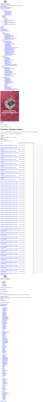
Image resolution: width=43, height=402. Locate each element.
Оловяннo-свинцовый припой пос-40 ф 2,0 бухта (9, 208)
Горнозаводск (5, 322)
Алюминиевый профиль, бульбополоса (12, 47)
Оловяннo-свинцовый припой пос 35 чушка (8, 159)
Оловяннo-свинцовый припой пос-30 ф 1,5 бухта (9, 181)
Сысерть (4, 386)
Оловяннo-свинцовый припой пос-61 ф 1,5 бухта (9, 214)
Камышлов (4, 332)
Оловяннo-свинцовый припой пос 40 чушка (8, 163)
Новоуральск (5, 362)
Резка (6, 18)
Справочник (5, 21)
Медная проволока (8, 61)
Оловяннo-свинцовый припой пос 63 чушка (8, 175)
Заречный (4, 328)
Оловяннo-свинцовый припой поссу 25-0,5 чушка (9, 240)
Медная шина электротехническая (11, 65)
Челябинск (4, 394)
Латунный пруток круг (9, 71)
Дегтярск (4, 326)
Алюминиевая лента (8, 41)
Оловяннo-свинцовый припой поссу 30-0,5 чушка (9, 248)
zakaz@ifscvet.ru (19, 133)
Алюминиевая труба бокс (9, 52)
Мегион (4, 350)
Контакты (4, 25)
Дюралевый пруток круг (9, 50)
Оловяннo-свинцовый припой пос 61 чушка (8, 167)
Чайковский (5, 393)
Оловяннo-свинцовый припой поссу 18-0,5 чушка (9, 232)
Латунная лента (7, 69)
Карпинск (4, 333)
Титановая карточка (8, 87)
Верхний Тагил (5, 317)
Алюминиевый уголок (9, 53)
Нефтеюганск (5, 357)
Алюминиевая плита (8, 45)
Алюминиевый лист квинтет (10, 43)
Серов (4, 380)
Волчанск (4, 321)
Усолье (4, 391)
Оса (3, 367)
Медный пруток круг (8, 62)
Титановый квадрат (8, 81)
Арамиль (4, 309)
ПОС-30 (3, 137)
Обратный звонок (3, 292)
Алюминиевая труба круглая (10, 51)
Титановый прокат (8, 14)
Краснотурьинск (5, 340)
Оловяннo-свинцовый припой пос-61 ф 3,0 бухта (9, 218)
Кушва (4, 345)
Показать (2, 138)
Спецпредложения (3, 29)
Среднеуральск (5, 383)
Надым (4, 355)
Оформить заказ (3, 274)
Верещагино (5, 316)
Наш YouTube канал (4, 296)
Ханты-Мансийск (6, 392)
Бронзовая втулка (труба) (9, 39)
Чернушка (4, 397)
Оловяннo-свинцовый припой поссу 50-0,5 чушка (9, 269)
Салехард (4, 378)
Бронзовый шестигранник (9, 36)
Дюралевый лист (8, 44)
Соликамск (5, 382)
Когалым (4, 337)
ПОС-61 (14, 137)
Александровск (5, 308)
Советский (4, 381)
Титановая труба (8, 80)
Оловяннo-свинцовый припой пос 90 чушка (8, 179)
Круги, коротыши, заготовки (10, 89)
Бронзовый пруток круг (9, 35)
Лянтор (4, 349)
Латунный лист (7, 70)
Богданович (5, 315)
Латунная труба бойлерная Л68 (10, 73)
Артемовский (5, 310)
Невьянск (4, 356)
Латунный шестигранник (9, 75)
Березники (4, 313)
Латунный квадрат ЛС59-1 (9, 68)
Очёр (3, 369)
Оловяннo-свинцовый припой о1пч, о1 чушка (8, 147)
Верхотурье (5, 320)
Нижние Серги (5, 358)
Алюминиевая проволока (9, 48)
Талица (4, 388)
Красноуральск (5, 341)
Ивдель (4, 329)
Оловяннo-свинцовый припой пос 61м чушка (8, 171)
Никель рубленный (8, 86)
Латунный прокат (8, 13)
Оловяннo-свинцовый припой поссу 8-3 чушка (8, 273)
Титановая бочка (8, 83)
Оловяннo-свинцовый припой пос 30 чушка (8, 155)
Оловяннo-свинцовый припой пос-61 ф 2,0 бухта (9, 216)
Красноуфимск (5, 342)
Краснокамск (5, 339)
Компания (4, 15)
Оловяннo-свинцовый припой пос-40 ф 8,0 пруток (9, 204)
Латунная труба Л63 (8, 72)
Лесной (4, 347)
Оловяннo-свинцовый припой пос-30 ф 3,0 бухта (9, 185)
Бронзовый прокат (6, 33)
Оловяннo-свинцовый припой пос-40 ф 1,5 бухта (9, 206)
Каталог (4, 10)
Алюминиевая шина (8, 55)
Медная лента (7, 58)
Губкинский (5, 325)
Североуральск (5, 379)
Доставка (6, 19)
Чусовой (4, 398)
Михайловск (5, 351)
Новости (4, 16)
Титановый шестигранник (9, 82)
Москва (4, 352)
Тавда (4, 387)
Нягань (4, 366)
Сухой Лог (4, 385)
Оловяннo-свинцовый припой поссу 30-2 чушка (9, 252)
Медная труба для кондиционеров (11, 64)
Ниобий (6, 85)
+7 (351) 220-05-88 (3, 6)
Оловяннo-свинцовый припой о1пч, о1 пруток (8, 145)
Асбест (4, 311)
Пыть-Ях (4, 374)
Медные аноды (7, 57)
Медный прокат (7, 12)
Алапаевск (4, 307)
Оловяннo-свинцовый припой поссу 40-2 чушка (9, 265)
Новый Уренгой (5, 363)
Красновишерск (5, 338)
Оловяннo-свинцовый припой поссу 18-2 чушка (9, 236)
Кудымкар (4, 343)
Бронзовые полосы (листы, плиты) (11, 38)
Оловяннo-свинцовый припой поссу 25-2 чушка (9, 244)
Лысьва (4, 348)
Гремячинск (5, 323)
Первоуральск (5, 370)
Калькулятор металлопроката (10, 22)
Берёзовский (5, 314)
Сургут (4, 384)
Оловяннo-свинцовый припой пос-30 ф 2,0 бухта (9, 183)
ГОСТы (6, 23)
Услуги (4, 17)
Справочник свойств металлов (10, 24)
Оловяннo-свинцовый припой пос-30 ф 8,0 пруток (9, 187)
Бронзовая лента (7, 34)
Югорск (4, 399)
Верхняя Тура (5, 319)
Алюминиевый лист (8, 42)
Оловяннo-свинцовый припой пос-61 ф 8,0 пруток (9, 220)
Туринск (4, 389)
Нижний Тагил (5, 359)
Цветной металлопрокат (4, 30)
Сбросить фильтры (3, 139)
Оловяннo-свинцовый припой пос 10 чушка (8, 151)
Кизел (4, 335)
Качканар (4, 334)
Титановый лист (8, 78)
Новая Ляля (5, 361)
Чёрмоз (4, 396)
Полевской (4, 373)
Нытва (4, 365)
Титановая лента (8, 79)
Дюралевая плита (8, 46)
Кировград (4, 336)
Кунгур (4, 344)
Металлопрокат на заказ (9, 20)
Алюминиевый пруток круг (10, 49)
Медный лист (7, 60)
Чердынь (8, 8)
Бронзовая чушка (8, 37)
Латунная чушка (7, 74)
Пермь (4, 371)
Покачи (4, 372)
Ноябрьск (4, 364)
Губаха (4, 324)
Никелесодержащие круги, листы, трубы (12, 88)
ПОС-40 (9, 137)
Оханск (4, 368)
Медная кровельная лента (9, 59)
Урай (3, 390)
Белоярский (5, 312)
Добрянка (4, 327)
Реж (3, 377)
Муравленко (5, 354)
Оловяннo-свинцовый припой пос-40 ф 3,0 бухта (9, 202)
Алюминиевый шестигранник (10, 54)
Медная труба (7, 63)
